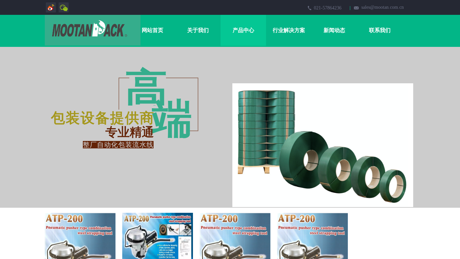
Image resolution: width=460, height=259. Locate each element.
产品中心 (243, 30)
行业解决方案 (289, 30)
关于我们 (198, 30)
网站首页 (152, 30)
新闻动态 (334, 30)
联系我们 (380, 30)
